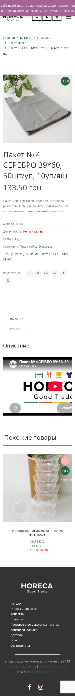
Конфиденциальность (25, 630)
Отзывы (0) (17, 329)
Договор (16, 635)
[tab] (38, 319)
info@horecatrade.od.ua (42, 672)
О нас (14, 640)
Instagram (40, 687)
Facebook (29, 687)
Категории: (11, 246)
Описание (16, 319)
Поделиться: (12, 273)
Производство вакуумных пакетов (34, 624)
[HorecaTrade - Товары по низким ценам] (13, 17)
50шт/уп (32, 254)
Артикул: (9, 224)
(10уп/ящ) (18, 254)
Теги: (6, 254)
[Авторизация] (46, 17)
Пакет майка (17, 43)
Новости (16, 619)
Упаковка (43, 38)
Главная (9, 38)
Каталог (26, 38)
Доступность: (12, 231)
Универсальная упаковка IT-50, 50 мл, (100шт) (37, 532)
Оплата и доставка (24, 609)
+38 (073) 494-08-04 (53, 667)
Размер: (8, 239)
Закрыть (68, 11)
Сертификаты (20, 645)
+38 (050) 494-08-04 (22, 667)
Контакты (17, 614)
